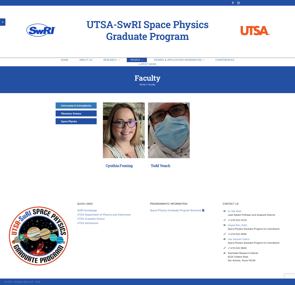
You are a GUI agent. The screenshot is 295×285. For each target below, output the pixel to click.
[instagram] (238, 3)
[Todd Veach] (169, 130)
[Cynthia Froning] (124, 130)
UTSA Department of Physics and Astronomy (104, 214)
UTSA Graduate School (91, 218)
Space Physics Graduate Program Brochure (176, 210)
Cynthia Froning (119, 165)
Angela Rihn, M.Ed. (238, 225)
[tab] (76, 105)
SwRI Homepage (87, 210)
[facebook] (233, 3)
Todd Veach (160, 165)
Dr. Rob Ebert (235, 211)
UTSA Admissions (87, 223)
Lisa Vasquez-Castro (239, 239)
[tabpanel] (169, 137)
